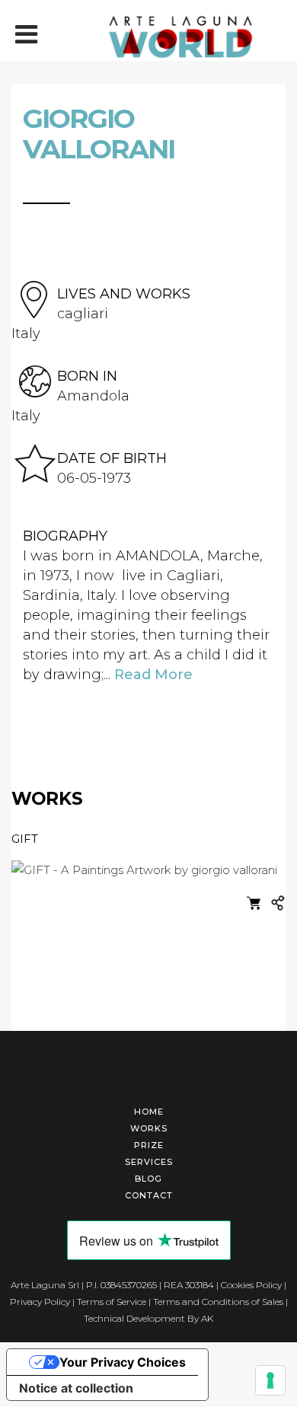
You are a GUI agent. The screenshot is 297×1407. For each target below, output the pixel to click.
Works (149, 1128)
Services (149, 1162)
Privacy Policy (40, 1301)
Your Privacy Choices (122, 1362)
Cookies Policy (251, 1285)
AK (207, 1318)
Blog (148, 1178)
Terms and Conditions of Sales (218, 1301)
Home (149, 1111)
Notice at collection (76, 1388)
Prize (149, 1145)
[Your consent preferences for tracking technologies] (270, 1380)
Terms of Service (111, 1301)
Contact (149, 1195)
